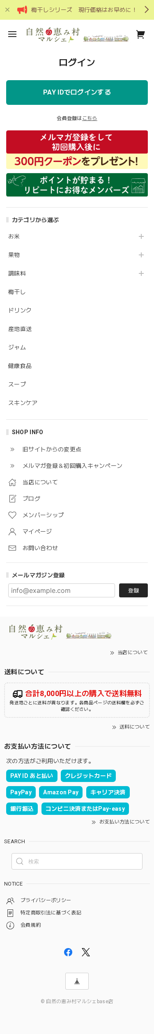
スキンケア (23, 403)
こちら (89, 118)
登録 (133, 591)
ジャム (17, 347)
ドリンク (20, 310)
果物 (14, 255)
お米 (14, 236)
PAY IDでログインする (77, 92)
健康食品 (20, 366)
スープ (17, 384)
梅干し (17, 292)
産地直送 (20, 329)
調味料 (17, 273)
